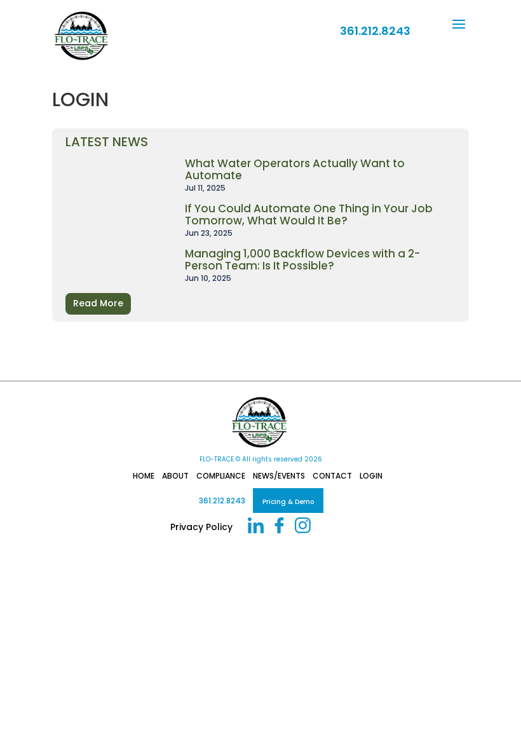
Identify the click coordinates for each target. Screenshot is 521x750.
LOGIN (371, 475)
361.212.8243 (222, 500)
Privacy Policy (201, 527)
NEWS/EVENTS (279, 475)
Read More (98, 303)
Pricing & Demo (288, 502)
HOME (143, 475)
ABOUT (175, 475)
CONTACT (332, 475)
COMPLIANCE (220, 475)
